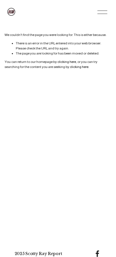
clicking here (66, 62)
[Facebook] (97, 253)
